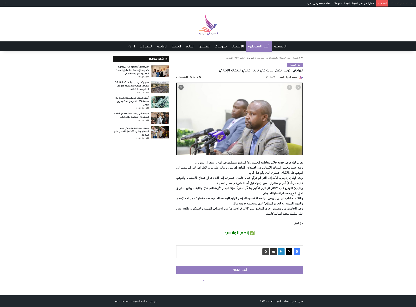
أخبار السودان (259, 46)
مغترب (117, 301)
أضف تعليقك (240, 270)
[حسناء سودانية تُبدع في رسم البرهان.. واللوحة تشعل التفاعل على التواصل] (160, 132)
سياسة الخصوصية (139, 301)
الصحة (176, 46)
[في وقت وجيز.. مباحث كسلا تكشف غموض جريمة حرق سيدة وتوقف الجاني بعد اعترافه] (160, 87)
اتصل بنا (125, 301)
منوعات (221, 46)
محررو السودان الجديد (288, 77)
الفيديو (204, 46)
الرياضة (162, 46)
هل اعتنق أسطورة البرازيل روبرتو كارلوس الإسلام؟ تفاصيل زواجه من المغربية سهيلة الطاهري (132, 70)
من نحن (153, 301)
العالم (189, 46)
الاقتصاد (237, 46)
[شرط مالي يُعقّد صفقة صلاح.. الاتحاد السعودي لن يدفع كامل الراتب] (160, 118)
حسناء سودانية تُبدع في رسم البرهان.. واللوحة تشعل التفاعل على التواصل (131, 131)
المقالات (146, 46)
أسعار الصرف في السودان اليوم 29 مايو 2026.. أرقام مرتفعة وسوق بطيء (340, 3)
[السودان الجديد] (208, 24)
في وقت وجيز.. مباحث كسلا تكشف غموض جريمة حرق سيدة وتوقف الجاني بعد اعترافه (131, 85)
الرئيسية (280, 46)
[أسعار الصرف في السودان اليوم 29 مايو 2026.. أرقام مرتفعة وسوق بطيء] (160, 102)
